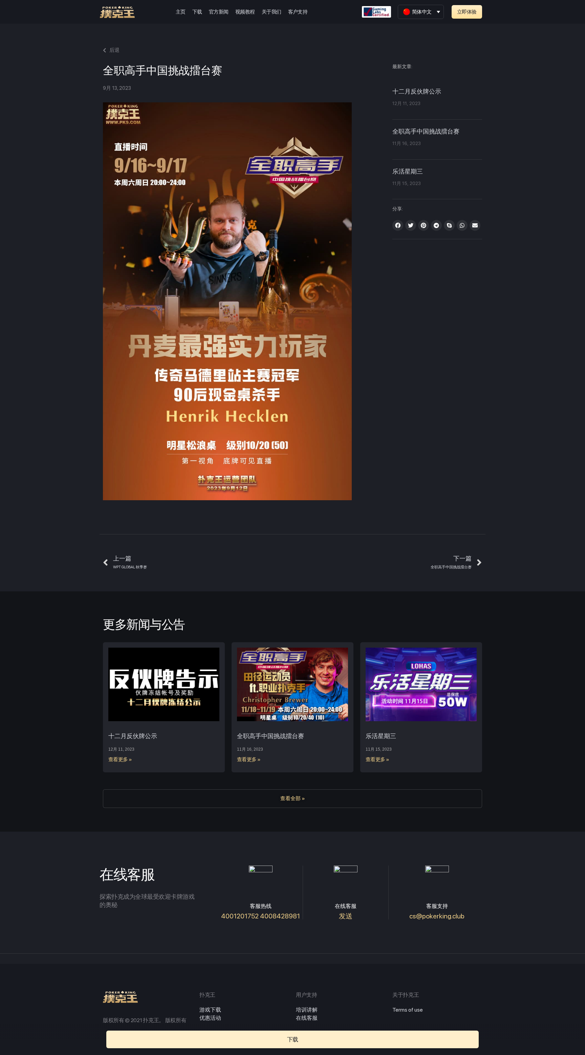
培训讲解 (307, 1010)
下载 (197, 12)
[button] (467, 12)
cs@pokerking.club (436, 916)
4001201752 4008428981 (260, 916)
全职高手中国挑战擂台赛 (425, 132)
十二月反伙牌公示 (416, 92)
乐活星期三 (407, 172)
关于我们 (271, 12)
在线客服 (307, 1018)
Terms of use (407, 1010)
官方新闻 (219, 12)
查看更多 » (120, 759)
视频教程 (245, 12)
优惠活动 (210, 1018)
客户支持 (298, 12)
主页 (181, 12)
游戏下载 (210, 1010)
